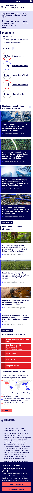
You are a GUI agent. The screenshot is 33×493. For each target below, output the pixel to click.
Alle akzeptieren (16, 484)
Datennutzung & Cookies (12, 430)
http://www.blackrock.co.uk (15, 43)
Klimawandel (11, 353)
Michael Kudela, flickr (24, 203)
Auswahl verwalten (16, 489)
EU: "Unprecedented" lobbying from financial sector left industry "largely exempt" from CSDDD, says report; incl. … (15, 183)
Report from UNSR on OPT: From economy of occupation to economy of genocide (15, 302)
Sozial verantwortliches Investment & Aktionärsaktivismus (15, 347)
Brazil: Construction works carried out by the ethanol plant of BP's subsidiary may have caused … (15, 276)
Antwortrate (18, 56)
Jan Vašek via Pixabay (24, 175)
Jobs (17, 428)
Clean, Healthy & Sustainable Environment (17, 340)
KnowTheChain (26, 120)
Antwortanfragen (20, 65)
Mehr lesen (6, 222)
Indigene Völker (12, 366)
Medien (22, 428)
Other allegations (20, 84)
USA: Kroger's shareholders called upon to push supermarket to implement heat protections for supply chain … (16, 210)
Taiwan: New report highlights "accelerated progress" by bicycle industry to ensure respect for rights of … (14, 127)
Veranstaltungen (9, 428)
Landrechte (10, 359)
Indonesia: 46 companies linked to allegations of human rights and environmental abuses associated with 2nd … (15, 155)
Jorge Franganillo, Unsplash (22, 241)
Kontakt (23, 430)
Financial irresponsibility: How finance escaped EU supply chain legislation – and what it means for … (15, 318)
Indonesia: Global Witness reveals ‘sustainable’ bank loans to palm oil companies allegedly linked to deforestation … (15, 248)
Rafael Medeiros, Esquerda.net (22, 296)
